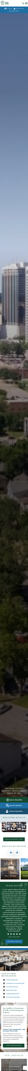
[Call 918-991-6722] (23, 3)
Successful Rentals (14, 941)
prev (11, 852)
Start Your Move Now (13, 1045)
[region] (14, 865)
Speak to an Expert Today (14, 839)
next (16, 852)
